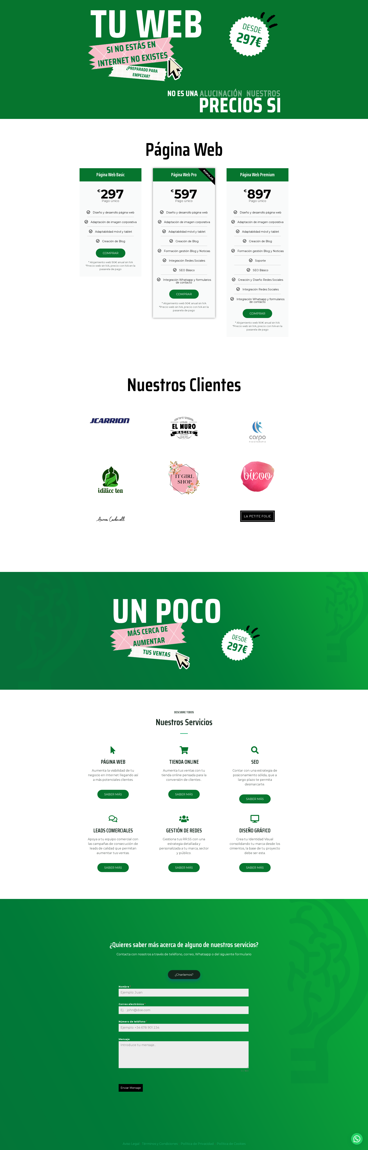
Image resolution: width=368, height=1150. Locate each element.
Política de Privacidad (197, 1144)
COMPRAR (110, 253)
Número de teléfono (133, 1021)
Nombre (125, 986)
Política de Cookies (231, 1144)
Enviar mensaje (131, 1088)
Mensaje (124, 1039)
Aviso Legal (131, 1144)
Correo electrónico (132, 1004)
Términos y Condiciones (160, 1144)
